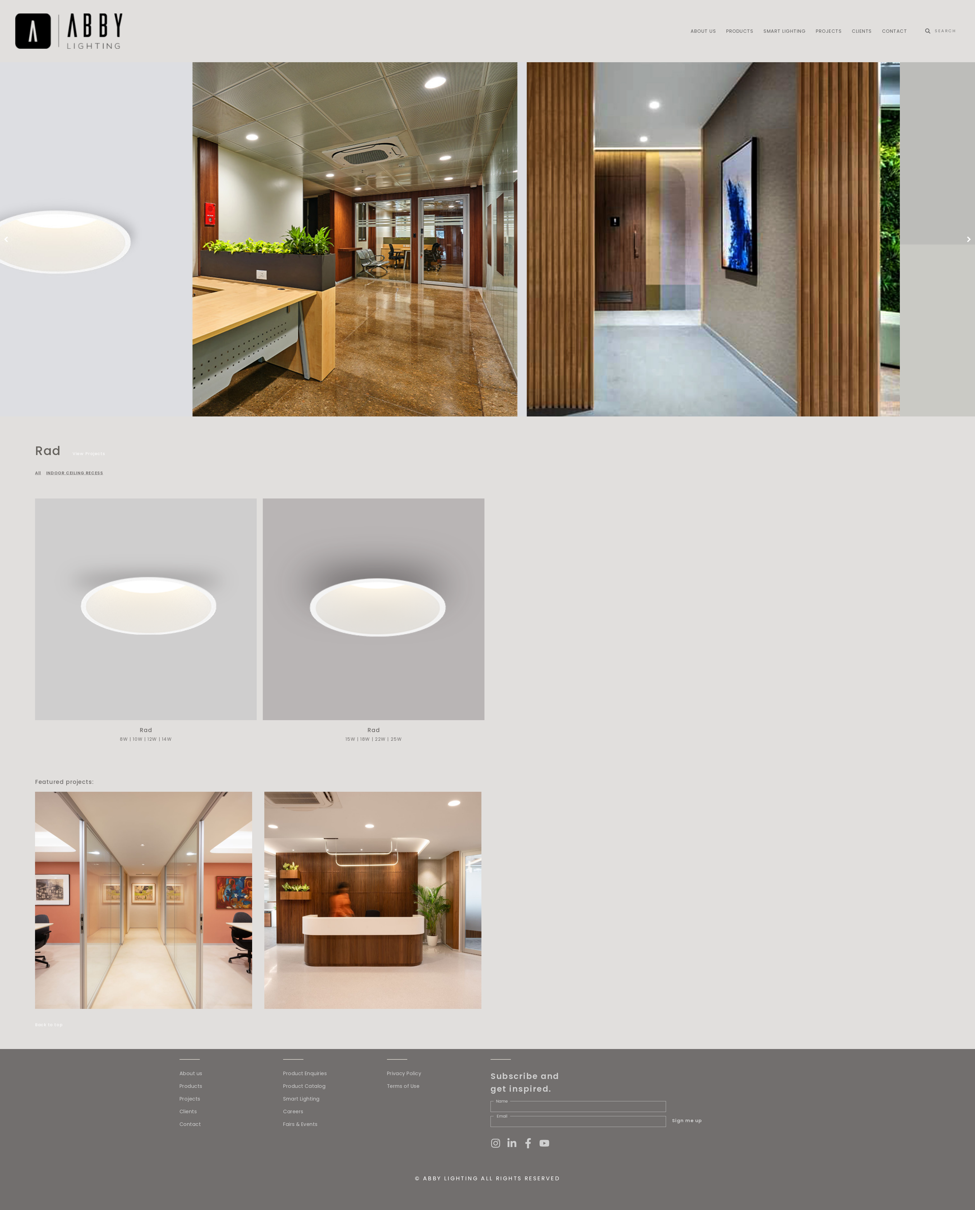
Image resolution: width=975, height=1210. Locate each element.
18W (365, 739)
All (38, 473)
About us (703, 31)
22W (380, 739)
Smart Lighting (784, 31)
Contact (894, 31)
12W (152, 739)
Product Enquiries (305, 1073)
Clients (862, 31)
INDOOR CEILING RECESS (74, 473)
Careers (293, 1111)
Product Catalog (304, 1086)
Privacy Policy (404, 1073)
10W (137, 739)
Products (739, 31)
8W (124, 739)
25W (396, 739)
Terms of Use (403, 1086)
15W (350, 739)
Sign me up (687, 1120)
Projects (829, 31)
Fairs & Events (300, 1124)
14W (167, 739)
